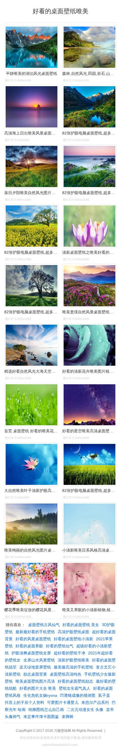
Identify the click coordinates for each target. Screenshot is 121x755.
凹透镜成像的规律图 (77, 695)
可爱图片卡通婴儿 (63, 702)
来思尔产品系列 (95, 702)
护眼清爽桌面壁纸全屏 (31, 653)
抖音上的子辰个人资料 (24, 702)
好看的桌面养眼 (29, 646)
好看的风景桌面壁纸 (33, 639)
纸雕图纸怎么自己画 (46, 709)
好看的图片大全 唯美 (37, 688)
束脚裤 (67, 716)
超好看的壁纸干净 (69, 653)
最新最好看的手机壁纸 (35, 632)
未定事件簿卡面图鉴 (41, 716)
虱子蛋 (104, 695)
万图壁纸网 (62, 731)
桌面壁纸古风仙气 (44, 624)
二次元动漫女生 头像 (85, 709)
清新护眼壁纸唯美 (73, 660)
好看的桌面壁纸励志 (75, 681)
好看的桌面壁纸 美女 (80, 624)
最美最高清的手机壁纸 (73, 667)
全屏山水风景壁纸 (39, 660)
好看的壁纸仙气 (59, 646)
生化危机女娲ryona (40, 695)
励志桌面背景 (35, 674)
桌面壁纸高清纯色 (65, 674)
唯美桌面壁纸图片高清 (35, 681)
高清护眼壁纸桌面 (73, 632)
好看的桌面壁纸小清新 (73, 639)
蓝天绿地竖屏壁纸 (35, 667)
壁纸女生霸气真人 (74, 688)
